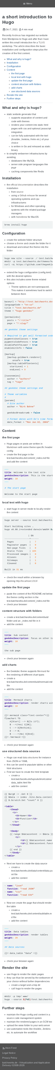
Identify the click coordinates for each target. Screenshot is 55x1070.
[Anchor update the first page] (32, 587)
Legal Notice (9, 1053)
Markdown (12, 447)
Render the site (15, 95)
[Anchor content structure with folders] (44, 611)
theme (20, 243)
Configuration (14, 66)
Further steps (13, 98)
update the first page (22, 80)
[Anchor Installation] (23, 178)
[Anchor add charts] (18, 665)
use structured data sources (25, 91)
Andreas (16, 35)
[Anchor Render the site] (29, 968)
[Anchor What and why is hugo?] (44, 108)
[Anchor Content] (17, 431)
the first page (18, 73)
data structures (30, 757)
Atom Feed (11, 1048)
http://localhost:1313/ (27, 581)
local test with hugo (21, 77)
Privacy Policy (9, 1058)
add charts (16, 88)
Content (11, 70)
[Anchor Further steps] (26, 1008)
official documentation (22, 185)
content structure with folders (26, 84)
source (20, 192)
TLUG (41, 42)
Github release (27, 195)
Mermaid (41, 671)
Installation (12, 62)
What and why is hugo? (19, 59)
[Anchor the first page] (22, 437)
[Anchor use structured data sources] (42, 751)
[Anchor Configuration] (27, 233)
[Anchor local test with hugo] (30, 502)
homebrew (21, 217)
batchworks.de (9, 1062)
